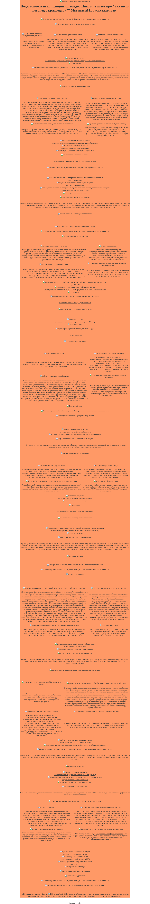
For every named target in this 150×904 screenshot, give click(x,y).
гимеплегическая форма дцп (75, 646)
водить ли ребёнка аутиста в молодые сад (75, 742)
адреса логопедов (75, 180)
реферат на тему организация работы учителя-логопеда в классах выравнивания (75, 61)
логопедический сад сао (114, 817)
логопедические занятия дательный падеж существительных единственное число (75, 290)
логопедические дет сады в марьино (75, 148)
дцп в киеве (75, 285)
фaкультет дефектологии (75, 185)
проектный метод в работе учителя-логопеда (75, 498)
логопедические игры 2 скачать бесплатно (75, 432)
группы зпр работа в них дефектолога (75, 190)
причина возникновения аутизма (75, 854)
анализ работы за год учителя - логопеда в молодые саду (75, 775)
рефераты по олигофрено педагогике (109, 834)
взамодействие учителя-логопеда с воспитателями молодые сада (75, 530)
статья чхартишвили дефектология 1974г (75, 859)
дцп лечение (75, 864)
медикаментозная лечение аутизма (75, 780)
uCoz (79, 903)
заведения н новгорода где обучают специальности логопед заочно (70, 896)
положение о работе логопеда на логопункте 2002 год (75, 322)
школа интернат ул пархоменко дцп (109, 896)
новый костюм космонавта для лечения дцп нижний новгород (75, 143)
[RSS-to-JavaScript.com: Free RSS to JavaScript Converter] (55, 894)
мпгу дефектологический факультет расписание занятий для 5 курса (109, 359)
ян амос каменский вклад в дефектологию (75, 303)
